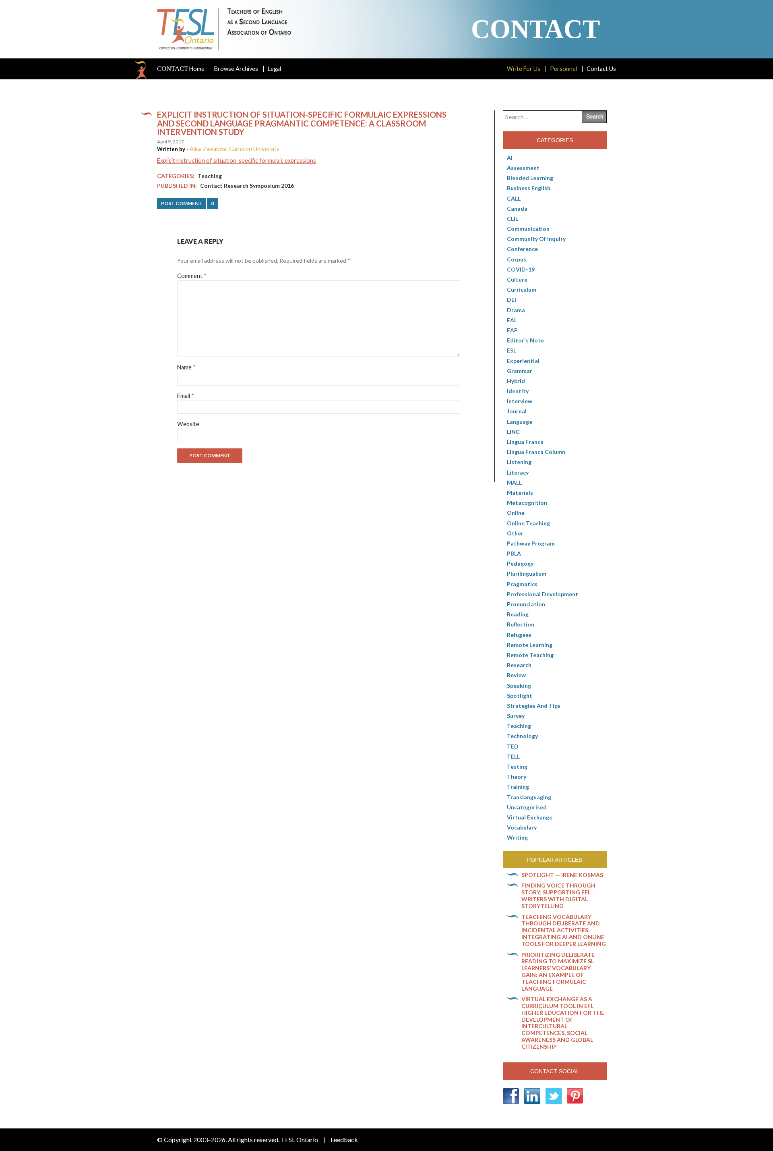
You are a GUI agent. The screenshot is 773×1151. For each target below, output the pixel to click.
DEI (511, 299)
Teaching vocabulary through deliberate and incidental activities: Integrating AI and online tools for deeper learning (563, 930)
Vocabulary (522, 827)
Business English (528, 188)
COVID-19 (521, 269)
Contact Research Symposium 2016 (247, 185)
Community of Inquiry (536, 238)
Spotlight (519, 695)
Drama (516, 310)
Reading (518, 614)
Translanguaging (529, 797)
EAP (512, 330)
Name (186, 367)
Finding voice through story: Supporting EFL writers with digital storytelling (558, 895)
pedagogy (520, 563)
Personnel (563, 68)
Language (519, 421)
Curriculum (521, 289)
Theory (516, 776)
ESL (511, 350)
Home (181, 69)
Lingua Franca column (536, 451)
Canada (517, 208)
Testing (517, 766)
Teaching (210, 175)
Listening (519, 461)
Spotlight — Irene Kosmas (562, 874)
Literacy (518, 472)
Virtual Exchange (529, 817)
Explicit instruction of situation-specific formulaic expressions (236, 160)
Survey (516, 715)
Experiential (523, 360)
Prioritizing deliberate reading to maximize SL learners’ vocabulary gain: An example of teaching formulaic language (558, 971)
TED (513, 746)
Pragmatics (522, 584)
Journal (517, 411)
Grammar (519, 370)
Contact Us (601, 68)
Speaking (519, 685)
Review (516, 675)
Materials (520, 492)
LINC (513, 431)
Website (188, 424)
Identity (518, 391)
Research (519, 665)
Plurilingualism (526, 573)
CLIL (512, 218)
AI (510, 157)
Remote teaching (530, 654)
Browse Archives (236, 68)
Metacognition (527, 502)
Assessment (523, 167)
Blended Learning (530, 177)
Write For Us (523, 68)
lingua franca (525, 441)
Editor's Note (525, 340)
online (516, 512)
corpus (516, 259)
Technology (522, 735)
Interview (519, 401)
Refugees (519, 634)
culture (517, 279)
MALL (514, 482)
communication (528, 228)
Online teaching (528, 523)
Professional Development (542, 594)
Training (518, 786)
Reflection (520, 624)
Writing (517, 837)
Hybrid (516, 380)
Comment (192, 275)
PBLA (514, 553)
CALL (514, 198)
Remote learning (529, 644)
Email (185, 395)
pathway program (531, 543)
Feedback (344, 1139)
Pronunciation (526, 604)
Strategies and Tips (533, 705)
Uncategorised (527, 807)
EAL (512, 320)
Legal (274, 68)
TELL (513, 756)
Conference (522, 248)
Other (515, 533)
